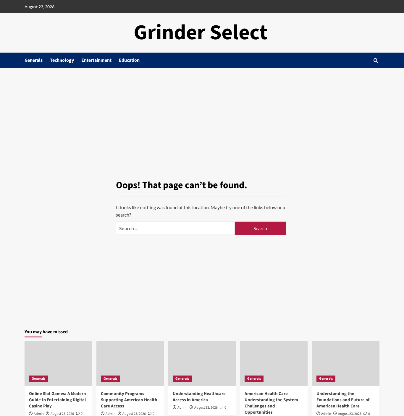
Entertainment (96, 60)
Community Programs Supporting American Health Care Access (129, 400)
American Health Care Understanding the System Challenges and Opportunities (271, 403)
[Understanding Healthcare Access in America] (202, 363)
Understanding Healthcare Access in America (199, 397)
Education (129, 60)
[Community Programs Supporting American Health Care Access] (130, 363)
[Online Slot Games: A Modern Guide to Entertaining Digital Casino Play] (58, 363)
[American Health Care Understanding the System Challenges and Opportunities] (274, 363)
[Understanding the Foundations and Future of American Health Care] (345, 363)
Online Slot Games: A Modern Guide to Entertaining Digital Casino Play (57, 400)
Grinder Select (201, 32)
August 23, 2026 (206, 407)
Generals (34, 60)
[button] (375, 60)
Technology (62, 60)
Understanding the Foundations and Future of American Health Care (342, 400)
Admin (182, 407)
